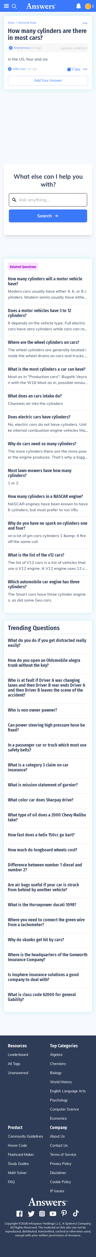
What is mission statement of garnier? (43, 785)
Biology (56, 1073)
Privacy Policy (60, 1164)
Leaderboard (18, 1054)
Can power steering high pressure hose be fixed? (46, 727)
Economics (58, 1118)
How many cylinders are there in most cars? (47, 34)
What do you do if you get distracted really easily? (47, 643)
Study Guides (18, 1164)
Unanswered (18, 1073)
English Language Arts (68, 1091)
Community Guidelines (25, 1136)
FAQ (11, 1182)
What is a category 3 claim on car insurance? (38, 767)
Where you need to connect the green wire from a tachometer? (46, 922)
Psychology (59, 1100)
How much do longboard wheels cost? (42, 850)
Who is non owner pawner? (32, 710)
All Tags (14, 1064)
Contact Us (59, 1145)
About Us (57, 1136)
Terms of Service (63, 1154)
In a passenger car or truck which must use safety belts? (47, 747)
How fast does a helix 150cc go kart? (41, 835)
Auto (11, 22)
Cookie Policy (60, 1182)
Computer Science (64, 1109)
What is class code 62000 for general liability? (42, 997)
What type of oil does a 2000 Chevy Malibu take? (47, 817)
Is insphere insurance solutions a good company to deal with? (43, 977)
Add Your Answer (48, 80)
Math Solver (17, 1173)
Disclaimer (58, 1173)
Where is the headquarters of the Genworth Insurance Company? (47, 957)
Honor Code (17, 1145)
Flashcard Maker (21, 1154)
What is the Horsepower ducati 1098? (42, 904)
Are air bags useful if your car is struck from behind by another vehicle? (43, 887)
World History (61, 1082)
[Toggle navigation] (6, 6)
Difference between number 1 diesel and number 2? (45, 867)
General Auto (27, 22)
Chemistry (58, 1064)
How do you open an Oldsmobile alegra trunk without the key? (44, 663)
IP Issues (57, 1191)
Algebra (56, 1054)
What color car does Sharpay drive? (40, 800)
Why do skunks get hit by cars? (36, 939)
